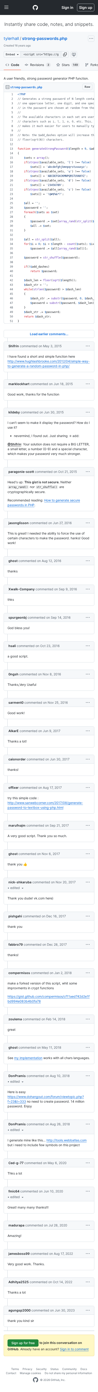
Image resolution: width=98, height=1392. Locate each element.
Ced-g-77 (15, 1163)
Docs (83, 1369)
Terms (15, 1369)
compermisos (19, 973)
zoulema (15, 1019)
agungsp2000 (19, 1310)
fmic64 (13, 1191)
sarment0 (15, 702)
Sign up (85, 7)
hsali (12, 646)
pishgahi (15, 916)
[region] (49, 208)
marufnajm (17, 825)
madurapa (16, 1225)
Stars (70, 65)
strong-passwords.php (44, 38)
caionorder (17, 759)
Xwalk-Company (21, 589)
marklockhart (18, 384)
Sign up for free (23, 1343)
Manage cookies (30, 1373)
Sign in (67, 7)
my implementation (28, 1058)
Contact (11, 1373)
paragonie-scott (21, 472)
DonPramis (17, 1076)
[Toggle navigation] (6, 7)
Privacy (27, 1369)
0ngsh (13, 674)
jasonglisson (18, 523)
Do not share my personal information (68, 1373)
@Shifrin (14, 444)
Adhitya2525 (18, 1282)
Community (69, 1369)
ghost (13, 561)
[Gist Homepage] (35, 7)
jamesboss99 (19, 1253)
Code (15, 65)
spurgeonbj (17, 617)
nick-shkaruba (19, 882)
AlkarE (13, 731)
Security (41, 1369)
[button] (65, 54)
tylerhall (11, 38)
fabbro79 (15, 944)
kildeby (14, 412)
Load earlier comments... (49, 334)
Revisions (39, 65)
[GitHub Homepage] (35, 1380)
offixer (13, 787)
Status (54, 1369)
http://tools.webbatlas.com (66, 1140)
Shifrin (13, 346)
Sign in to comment (74, 1349)
